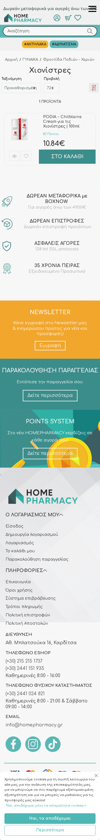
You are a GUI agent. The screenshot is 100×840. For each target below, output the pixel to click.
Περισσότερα (50, 830)
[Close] (97, 776)
